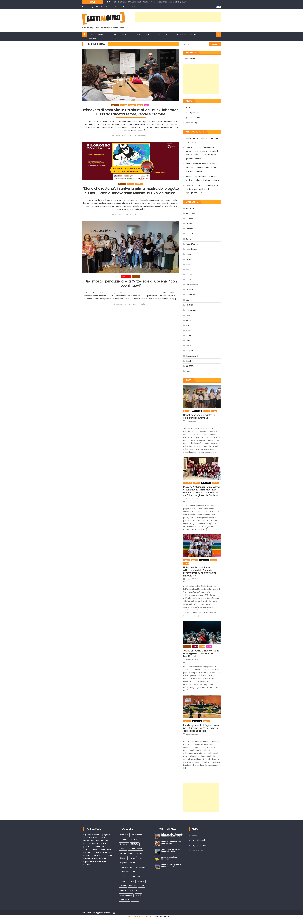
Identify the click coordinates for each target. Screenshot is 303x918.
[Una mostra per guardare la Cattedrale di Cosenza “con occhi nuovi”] (130, 247)
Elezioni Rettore (192, 244)
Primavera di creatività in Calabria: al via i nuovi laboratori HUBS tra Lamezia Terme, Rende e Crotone (130, 112)
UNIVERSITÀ (102, 34)
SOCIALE (158, 34)
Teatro (188, 346)
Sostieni (126, 7)
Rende (188, 315)
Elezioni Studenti (192, 249)
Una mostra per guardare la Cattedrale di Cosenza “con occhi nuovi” (131, 283)
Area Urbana (126, 276)
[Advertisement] (178, 17)
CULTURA (136, 34)
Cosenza (189, 229)
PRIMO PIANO (191, 310)
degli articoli (192, 112)
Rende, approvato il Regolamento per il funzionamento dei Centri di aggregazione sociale (202, 189)
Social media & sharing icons (140, 916)
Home (91, 34)
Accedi (188, 107)
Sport (188, 340)
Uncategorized (192, 356)
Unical (139, 105)
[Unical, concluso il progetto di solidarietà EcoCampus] (202, 396)
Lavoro (188, 264)
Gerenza (108, 7)
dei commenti (193, 117)
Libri (187, 269)
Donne (188, 239)
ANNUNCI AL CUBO (96, 39)
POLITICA (147, 34)
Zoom (147, 105)
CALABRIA (114, 34)
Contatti (117, 7)
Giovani (124, 105)
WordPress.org (191, 122)
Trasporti (189, 351)
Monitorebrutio (192, 285)
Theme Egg (110, 913)
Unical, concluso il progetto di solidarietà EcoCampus (202, 140)
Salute (188, 320)
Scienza (189, 325)
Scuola (188, 330)
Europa (188, 254)
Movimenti (190, 290)
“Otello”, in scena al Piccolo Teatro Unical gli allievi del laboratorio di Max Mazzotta (140, 2)
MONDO (125, 34)
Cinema (189, 223)
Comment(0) (142, 136)
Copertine (181, 34)
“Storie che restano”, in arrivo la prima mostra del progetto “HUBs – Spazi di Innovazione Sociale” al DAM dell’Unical (131, 191)
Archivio (169, 34)
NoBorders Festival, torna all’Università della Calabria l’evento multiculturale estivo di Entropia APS (201, 167)
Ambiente (190, 208)
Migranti (189, 274)
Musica (189, 300)
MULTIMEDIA (195, 34)
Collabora (135, 7)
